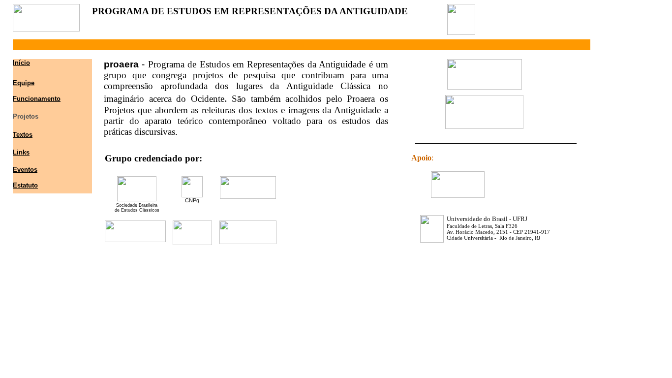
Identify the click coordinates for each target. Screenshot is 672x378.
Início (21, 62)
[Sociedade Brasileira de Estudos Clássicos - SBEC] (136, 198)
